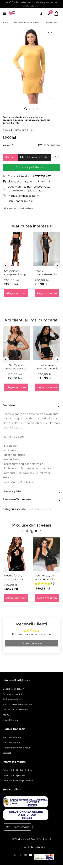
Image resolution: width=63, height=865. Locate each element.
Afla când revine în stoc (11, 157)
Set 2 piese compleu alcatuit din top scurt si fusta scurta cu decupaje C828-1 (47, 367)
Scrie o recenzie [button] (31, 643)
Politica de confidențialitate (17, 704)
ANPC (6, 714)
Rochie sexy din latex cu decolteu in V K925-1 (46, 577)
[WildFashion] (12, 13)
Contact (7, 753)
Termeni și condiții (12, 694)
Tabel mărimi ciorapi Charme (18, 780)
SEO (38, 839)
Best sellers (34, 509)
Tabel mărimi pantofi (14, 775)
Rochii (47, 509)
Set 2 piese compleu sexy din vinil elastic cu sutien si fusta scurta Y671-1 (16, 367)
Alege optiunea (16, 293)
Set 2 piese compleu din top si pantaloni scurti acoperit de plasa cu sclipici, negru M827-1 (15, 272)
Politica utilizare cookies (15, 709)
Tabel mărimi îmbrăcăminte (17, 770)
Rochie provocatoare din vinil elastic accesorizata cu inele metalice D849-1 (46, 272)
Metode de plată (11, 742)
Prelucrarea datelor (13, 699)
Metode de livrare (12, 737)
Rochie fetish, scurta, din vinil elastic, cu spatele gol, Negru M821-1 (15, 577)
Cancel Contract (11, 720)
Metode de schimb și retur (16, 747)
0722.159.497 (43, 176)
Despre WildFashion (13, 688)
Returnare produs (17, 827)
